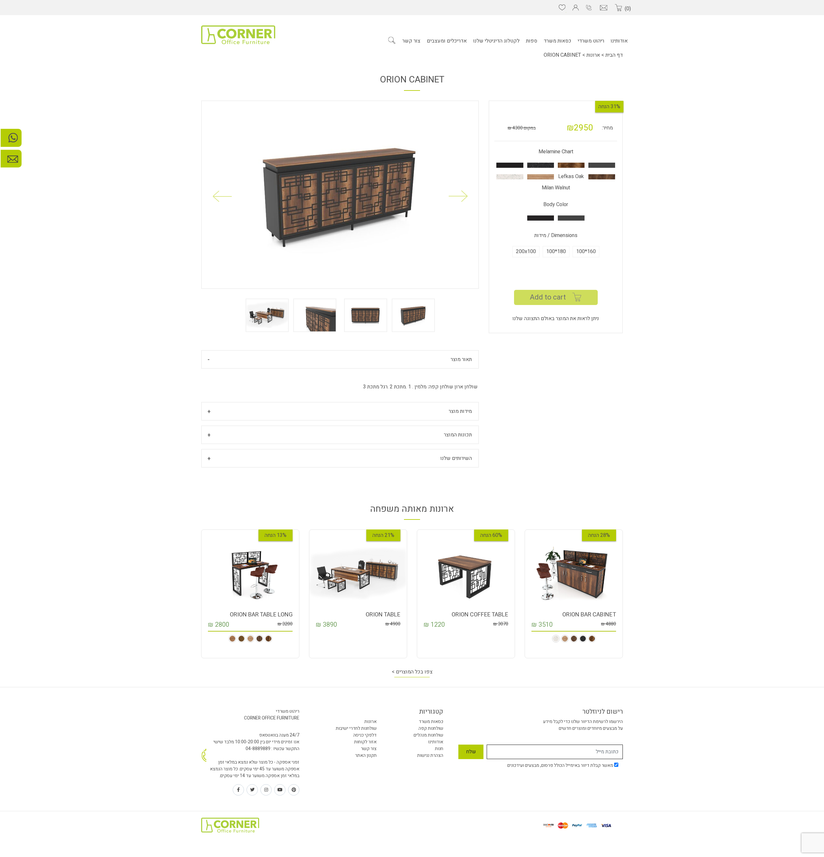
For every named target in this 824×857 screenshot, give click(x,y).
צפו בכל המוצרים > (412, 672)
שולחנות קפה (430, 728)
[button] (222, 196)
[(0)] (618, 8)
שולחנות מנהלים (428, 735)
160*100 (586, 251)
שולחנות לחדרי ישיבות (356, 728)
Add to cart (548, 297)
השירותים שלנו (456, 458)
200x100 (526, 251)
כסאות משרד (557, 41)
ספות (531, 41)
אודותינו (619, 41)
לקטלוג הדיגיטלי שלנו (496, 41)
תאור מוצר (461, 359)
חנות (439, 748)
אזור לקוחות (365, 741)
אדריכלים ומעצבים (447, 41)
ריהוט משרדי (591, 41)
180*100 (556, 251)
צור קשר (411, 41)
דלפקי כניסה (365, 735)
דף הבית (613, 55)
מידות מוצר (460, 411)
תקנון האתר (366, 755)
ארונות (593, 55)
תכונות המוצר (458, 435)
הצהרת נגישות (430, 755)
